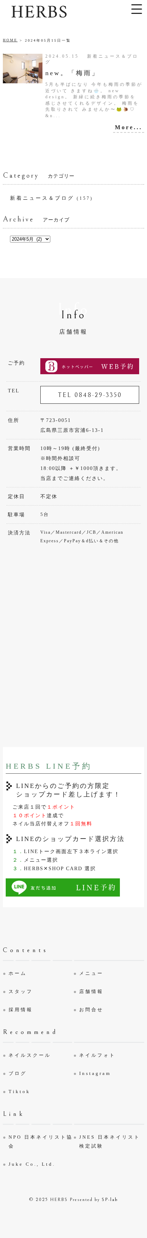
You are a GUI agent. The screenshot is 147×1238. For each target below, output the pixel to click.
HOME (10, 40)
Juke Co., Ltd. (32, 1164)
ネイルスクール (30, 1055)
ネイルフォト (97, 1055)
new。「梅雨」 (72, 73)
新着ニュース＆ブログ (42, 198)
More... (128, 127)
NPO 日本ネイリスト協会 (41, 1141)
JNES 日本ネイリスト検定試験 (109, 1141)
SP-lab (110, 1199)
